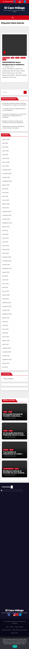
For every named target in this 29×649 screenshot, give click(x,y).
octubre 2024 (6, 219)
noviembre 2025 (6, 173)
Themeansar (14, 623)
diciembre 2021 (6, 348)
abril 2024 (5, 242)
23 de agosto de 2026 (9, 418)
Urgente (4, 59)
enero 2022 (5, 344)
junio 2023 (5, 280)
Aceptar (15, 646)
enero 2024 (5, 253)
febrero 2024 (6, 249)
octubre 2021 (6, 355)
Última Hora (23, 57)
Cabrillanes (6, 449)
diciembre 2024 (6, 211)
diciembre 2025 (6, 169)
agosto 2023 (5, 272)
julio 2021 (5, 367)
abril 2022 (5, 333)
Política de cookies (19, 626)
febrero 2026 (6, 162)
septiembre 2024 (7, 223)
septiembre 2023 (7, 268)
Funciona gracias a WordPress (10, 621)
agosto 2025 (5, 185)
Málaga (12, 57)
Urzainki (10, 411)
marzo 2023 (5, 291)
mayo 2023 (5, 283)
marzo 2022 (5, 336)
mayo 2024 (5, 238)
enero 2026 (5, 166)
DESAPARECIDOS (6, 57)
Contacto (12, 626)
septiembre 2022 (7, 314)
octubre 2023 (6, 264)
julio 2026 (5, 143)
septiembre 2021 (7, 359)
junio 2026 (5, 147)
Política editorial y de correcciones (19, 629)
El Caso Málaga (14, 8)
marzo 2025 (5, 200)
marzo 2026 (5, 158)
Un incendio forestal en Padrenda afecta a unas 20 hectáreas (13, 435)
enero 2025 (5, 207)
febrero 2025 (6, 204)
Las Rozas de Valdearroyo (8, 468)
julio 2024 (5, 230)
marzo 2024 (5, 245)
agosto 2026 (5, 139)
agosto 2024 (5, 226)
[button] (22, 17)
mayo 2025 (5, 192)
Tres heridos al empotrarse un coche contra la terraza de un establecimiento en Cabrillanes (14, 115)
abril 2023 (5, 287)
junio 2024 (5, 234)
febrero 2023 (6, 295)
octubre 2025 (6, 177)
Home (7, 626)
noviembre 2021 (6, 352)
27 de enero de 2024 (8, 66)
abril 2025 (5, 196)
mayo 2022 (5, 329)
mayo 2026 (5, 150)
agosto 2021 (5, 363)
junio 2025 (5, 188)
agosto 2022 (5, 317)
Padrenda (5, 430)
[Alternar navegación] (12, 17)
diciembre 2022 (6, 302)
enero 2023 (5, 298)
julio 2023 (5, 276)
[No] (27, 644)
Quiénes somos (14, 632)
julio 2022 (5, 321)
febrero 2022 (6, 340)
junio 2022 (5, 325)
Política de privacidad (6, 629)
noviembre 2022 (6, 306)
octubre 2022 (6, 310)
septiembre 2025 (7, 181)
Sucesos (17, 57)
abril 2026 (5, 154)
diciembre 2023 (6, 257)
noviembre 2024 (6, 215)
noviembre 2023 (6, 261)
